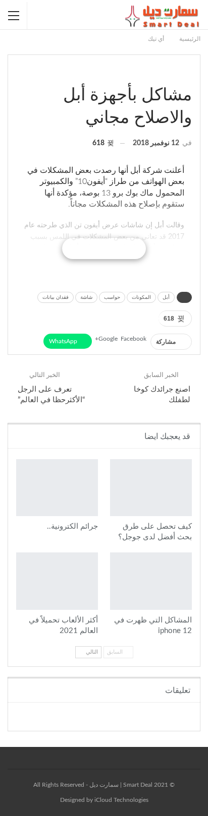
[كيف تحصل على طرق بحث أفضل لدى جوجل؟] (151, 487)
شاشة (86, 297)
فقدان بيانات (55, 297)
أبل (166, 297)
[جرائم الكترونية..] (57, 487)
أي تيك (188, 74)
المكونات (141, 297)
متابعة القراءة (103, 248)
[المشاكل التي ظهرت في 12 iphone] (151, 580)
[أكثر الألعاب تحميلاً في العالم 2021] (57, 580)
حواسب (112, 297)
